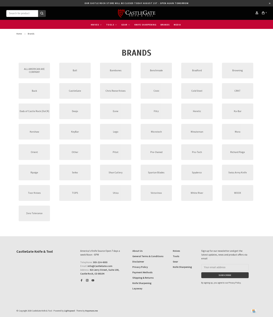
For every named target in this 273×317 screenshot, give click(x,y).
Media (177, 24)
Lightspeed (69, 310)
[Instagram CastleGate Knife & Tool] (87, 280)
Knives (95, 24)
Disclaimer (138, 261)
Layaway (137, 288)
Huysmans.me (91, 310)
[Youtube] (93, 280)
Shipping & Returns (143, 277)
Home (19, 33)
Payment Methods (142, 272)
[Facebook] (81, 280)
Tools (110, 24)
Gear (124, 24)
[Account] (257, 13)
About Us (137, 250)
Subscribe (225, 275)
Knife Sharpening (145, 24)
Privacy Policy (140, 266)
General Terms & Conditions (147, 256)
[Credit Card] (254, 312)
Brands (165, 24)
